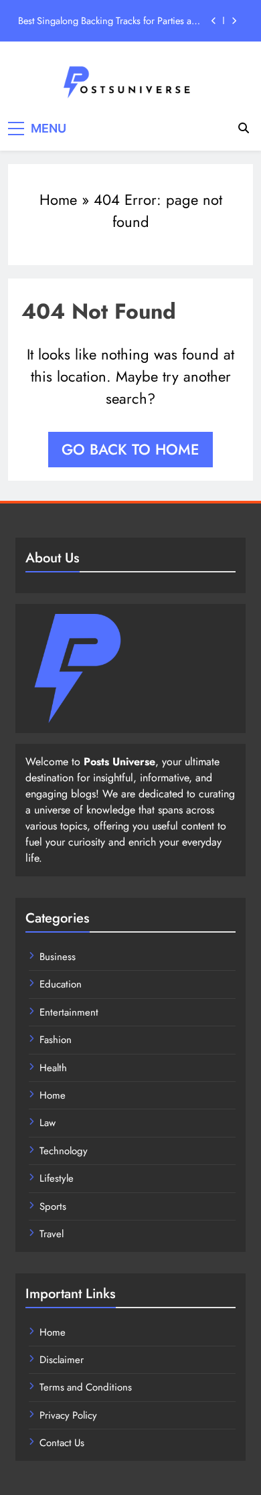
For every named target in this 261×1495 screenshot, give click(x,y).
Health (53, 1067)
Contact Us (61, 1442)
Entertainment (68, 1012)
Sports (52, 1206)
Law (47, 1122)
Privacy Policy (68, 1415)
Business (57, 956)
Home (58, 199)
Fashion (55, 1039)
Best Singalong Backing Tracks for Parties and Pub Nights (110, 20)
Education (60, 984)
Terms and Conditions (85, 1387)
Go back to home (130, 449)
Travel (51, 1234)
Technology (63, 1151)
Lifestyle (56, 1178)
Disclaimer (61, 1359)
